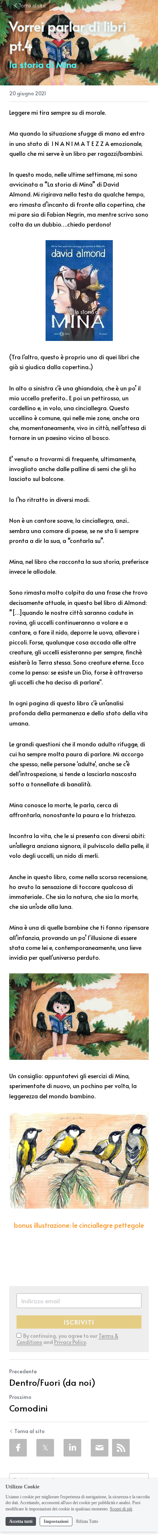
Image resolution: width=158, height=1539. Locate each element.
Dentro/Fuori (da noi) (52, 1382)
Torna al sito (32, 5)
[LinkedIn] (72, 1448)
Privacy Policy (70, 1341)
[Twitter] (45, 1448)
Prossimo (20, 1396)
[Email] (99, 1448)
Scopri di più (121, 1509)
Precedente (23, 1371)
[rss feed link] (121, 1448)
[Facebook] (18, 1448)
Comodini (28, 1408)
